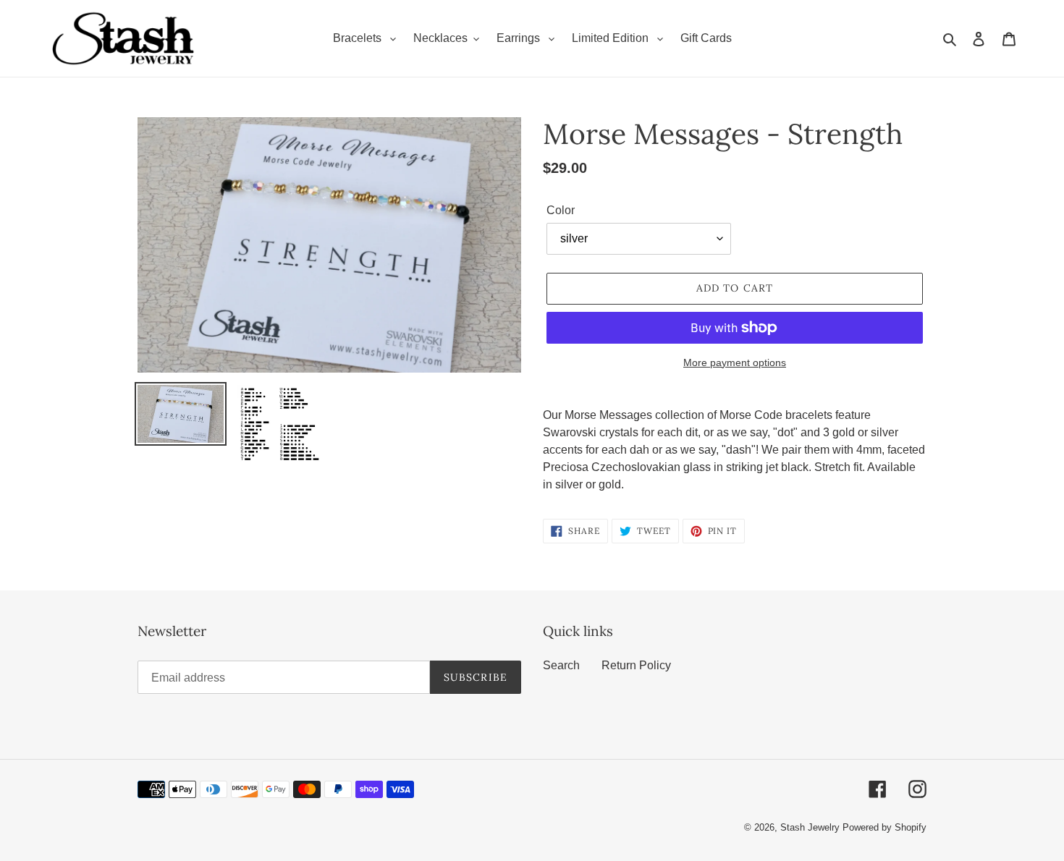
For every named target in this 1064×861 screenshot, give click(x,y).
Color (560, 210)
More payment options (734, 362)
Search (561, 665)
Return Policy (636, 665)
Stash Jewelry (811, 827)
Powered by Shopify (884, 827)
